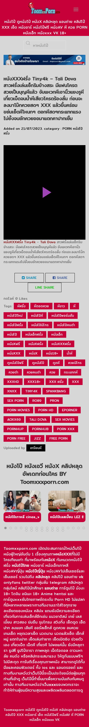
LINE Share (44, 287)
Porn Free (16, 438)
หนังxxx (13, 353)
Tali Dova (48, 242)
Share (31, 277)
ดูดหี (56, 362)
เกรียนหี (36, 447)
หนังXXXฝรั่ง (13, 242)
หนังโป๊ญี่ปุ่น (35, 571)
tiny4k (31, 391)
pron (54, 400)
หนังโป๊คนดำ (66, 325)
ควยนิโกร (75, 362)
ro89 (36, 400)
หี (74, 306)
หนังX (50, 560)
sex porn (15, 400)
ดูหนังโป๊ (38, 362)
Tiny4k (29, 242)
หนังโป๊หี (37, 315)
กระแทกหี (71, 372)
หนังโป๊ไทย (20, 565)
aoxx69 (14, 419)
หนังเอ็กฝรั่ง (34, 334)
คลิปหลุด (43, 577)
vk (81, 577)
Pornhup (15, 429)
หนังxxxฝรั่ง (61, 343)
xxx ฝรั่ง (56, 381)
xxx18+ (34, 381)
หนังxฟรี (13, 343)
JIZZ (37, 438)
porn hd (45, 410)
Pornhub (40, 429)
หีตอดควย (41, 306)
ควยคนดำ (34, 372)
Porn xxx (66, 429)
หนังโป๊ (12, 334)
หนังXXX (63, 554)
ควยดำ (13, 372)
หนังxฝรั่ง (35, 343)
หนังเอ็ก (57, 334)
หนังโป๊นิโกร (40, 325)
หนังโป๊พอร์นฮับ (63, 315)
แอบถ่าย (51, 588)
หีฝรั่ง (21, 306)
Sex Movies (65, 419)
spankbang (56, 391)
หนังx (33, 353)
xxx (75, 381)
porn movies (18, 410)
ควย (52, 372)
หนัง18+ (52, 353)
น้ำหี (69, 353)
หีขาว (61, 306)
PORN (67, 128)
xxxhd (13, 381)
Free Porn (58, 438)
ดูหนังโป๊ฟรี (15, 362)
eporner (69, 410)
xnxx (12, 391)
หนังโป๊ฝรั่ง (15, 325)
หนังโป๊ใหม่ (15, 315)
